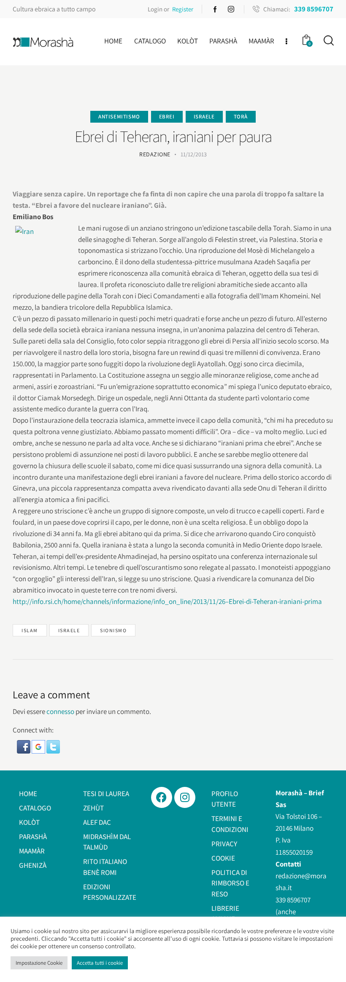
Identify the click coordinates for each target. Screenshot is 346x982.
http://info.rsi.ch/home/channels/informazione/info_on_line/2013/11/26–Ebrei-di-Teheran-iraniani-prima (167, 601)
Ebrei (167, 116)
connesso (60, 711)
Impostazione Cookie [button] (39, 962)
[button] (24, 745)
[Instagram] (184, 797)
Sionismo (113, 630)
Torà (241, 116)
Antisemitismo (119, 116)
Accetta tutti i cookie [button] (100, 962)
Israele (204, 116)
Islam (30, 630)
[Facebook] (161, 797)
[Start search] (328, 40)
